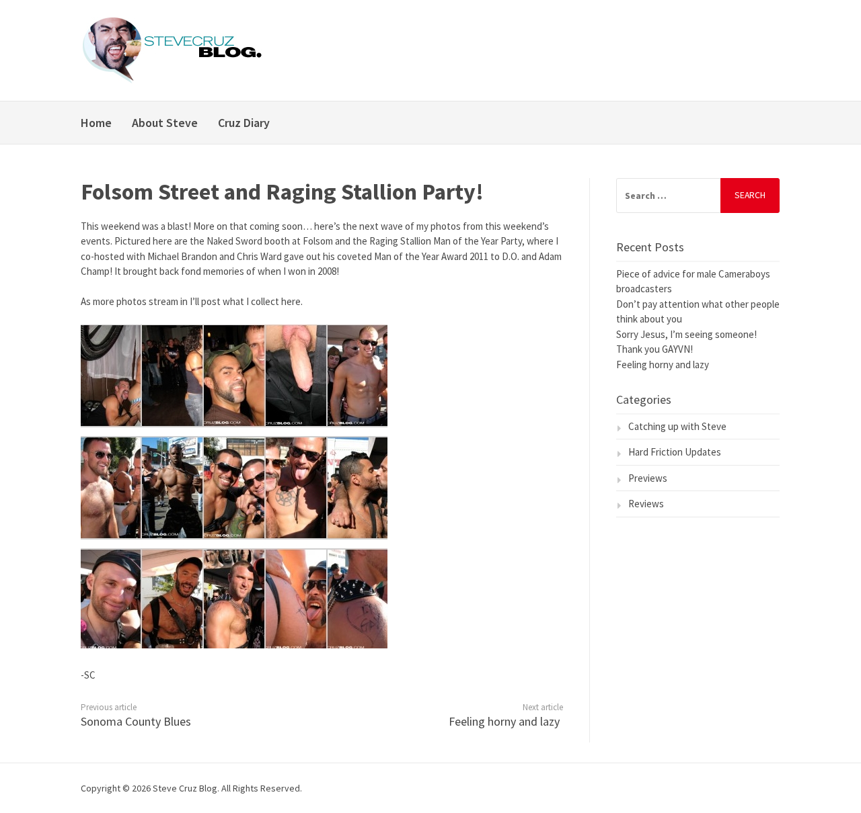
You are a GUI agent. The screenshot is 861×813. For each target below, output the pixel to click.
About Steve (165, 122)
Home (96, 122)
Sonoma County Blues (136, 721)
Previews (647, 478)
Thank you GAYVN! (654, 349)
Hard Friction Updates (674, 451)
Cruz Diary (244, 122)
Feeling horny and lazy (504, 721)
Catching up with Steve (677, 426)
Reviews (646, 503)
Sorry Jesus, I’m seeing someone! (686, 334)
